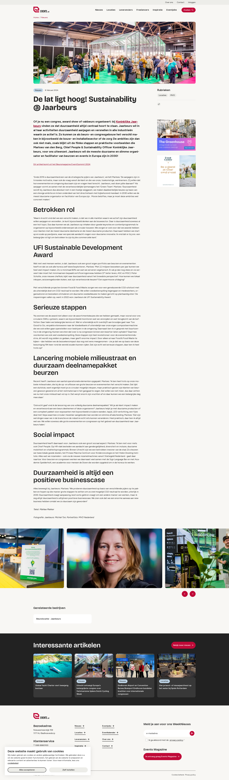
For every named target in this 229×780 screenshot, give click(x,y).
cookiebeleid (13, 763)
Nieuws (99, 10)
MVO (172, 95)
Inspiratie (158, 10)
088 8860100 (41, 745)
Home (36, 17)
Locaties (111, 10)
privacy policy (176, 740)
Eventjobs (171, 10)
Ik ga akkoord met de (165, 740)
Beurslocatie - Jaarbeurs (48, 618)
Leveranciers (126, 10)
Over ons (169, 2)
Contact (180, 2)
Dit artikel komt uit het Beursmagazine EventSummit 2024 (61, 164)
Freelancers (142, 10)
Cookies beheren (178, 775)
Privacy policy (190, 775)
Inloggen (192, 2)
